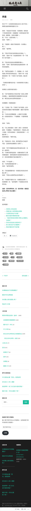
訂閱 (5, 433)
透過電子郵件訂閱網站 (8, 417)
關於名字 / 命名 (7, 324)
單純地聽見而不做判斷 (12, 227)
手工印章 (6, 329)
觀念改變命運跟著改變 (12, 215)
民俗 (3, 347)
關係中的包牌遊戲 (7, 295)
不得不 (5, 275)
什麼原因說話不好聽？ (12, 213)
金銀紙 (5, 361)
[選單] (4, 8)
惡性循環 (25, 275)
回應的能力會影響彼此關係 (14, 211)
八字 (13, 257)
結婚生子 (6, 352)
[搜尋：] (15, 402)
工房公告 (4, 343)
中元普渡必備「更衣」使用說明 (11, 377)
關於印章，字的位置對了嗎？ (10, 391)
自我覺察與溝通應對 (10, 246)
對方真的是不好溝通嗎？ (13, 225)
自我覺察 (19, 253)
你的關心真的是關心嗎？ (9, 299)
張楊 (11, 19)
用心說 (5, 253)
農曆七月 (6, 366)
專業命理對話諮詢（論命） (10, 315)
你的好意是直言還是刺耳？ (14, 222)
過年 (4, 357)
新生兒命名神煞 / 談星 (11, 338)
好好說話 (20, 257)
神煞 (12, 253)
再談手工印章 (6, 304)
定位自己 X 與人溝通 (8, 382)
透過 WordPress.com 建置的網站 (12, 503)
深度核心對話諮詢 (11, 209)
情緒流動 (12, 260)
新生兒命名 (20, 260)
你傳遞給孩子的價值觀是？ (10, 290)
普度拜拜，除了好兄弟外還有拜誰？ (12, 386)
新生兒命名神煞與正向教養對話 (12, 249)
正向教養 (6, 264)
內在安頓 (6, 257)
